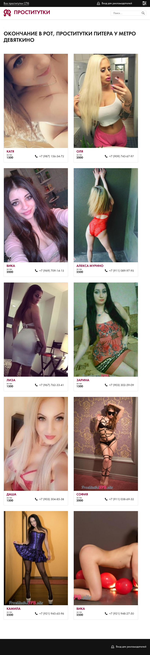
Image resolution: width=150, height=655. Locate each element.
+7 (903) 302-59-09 (121, 385)
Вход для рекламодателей (117, 3)
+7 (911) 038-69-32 (121, 499)
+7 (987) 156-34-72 (51, 156)
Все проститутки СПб (16, 3)
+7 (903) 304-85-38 (51, 499)
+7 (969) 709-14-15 (51, 270)
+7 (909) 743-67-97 (121, 156)
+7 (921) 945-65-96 (51, 613)
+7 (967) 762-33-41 (51, 385)
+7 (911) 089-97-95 (121, 270)
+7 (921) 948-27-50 (121, 613)
